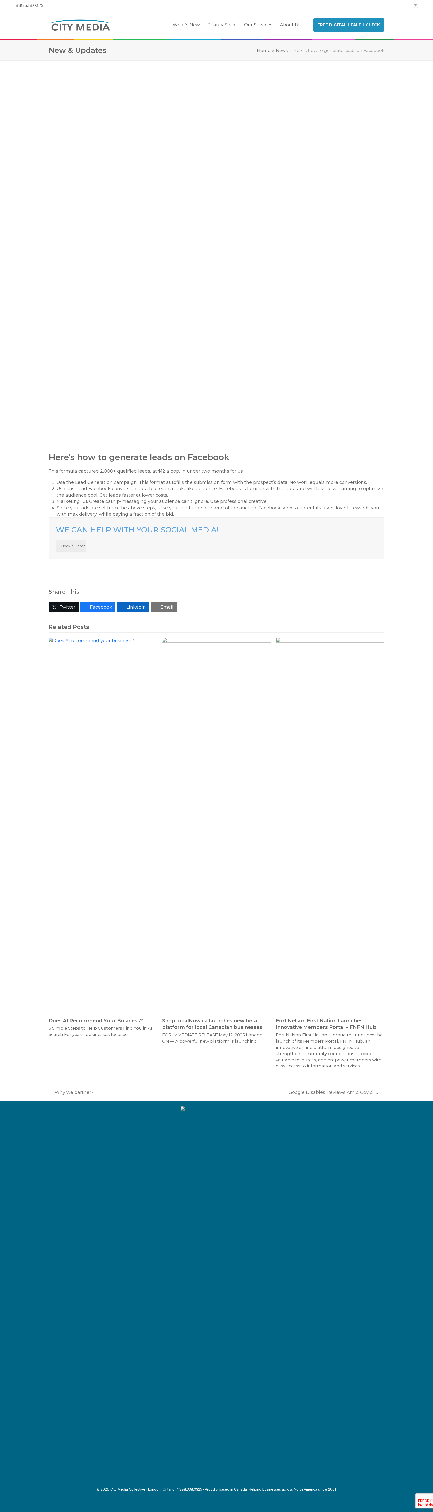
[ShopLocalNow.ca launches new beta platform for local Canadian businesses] (216, 825)
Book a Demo (73, 546)
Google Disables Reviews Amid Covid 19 (333, 1093)
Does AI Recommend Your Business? (96, 1021)
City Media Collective (127, 1489)
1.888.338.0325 (28, 5)
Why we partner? (71, 1093)
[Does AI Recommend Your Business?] (103, 825)
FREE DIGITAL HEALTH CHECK (348, 25)
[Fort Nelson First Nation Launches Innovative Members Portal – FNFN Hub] (330, 825)
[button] (64, 607)
